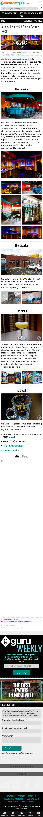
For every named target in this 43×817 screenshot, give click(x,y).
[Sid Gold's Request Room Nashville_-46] (11, 238)
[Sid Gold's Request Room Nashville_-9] (11, 193)
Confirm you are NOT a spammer (17, 753)
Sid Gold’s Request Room (13, 59)
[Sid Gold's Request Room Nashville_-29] (32, 383)
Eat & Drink (32, 13)
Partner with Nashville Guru (21, 766)
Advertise (11, 796)
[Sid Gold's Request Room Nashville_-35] (32, 193)
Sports (39, 13)
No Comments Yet (8, 621)
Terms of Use (13, 801)
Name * (14, 720)
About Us (32, 796)
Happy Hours (23, 13)
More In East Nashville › (33, 20)
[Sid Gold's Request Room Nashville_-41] (32, 224)
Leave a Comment (24, 621)
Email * (15, 728)
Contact (21, 796)
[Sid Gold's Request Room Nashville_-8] (32, 238)
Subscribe (21, 774)
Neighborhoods (6, 13)
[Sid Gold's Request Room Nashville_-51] (32, 303)
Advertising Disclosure (20, 52)
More (38, 815)
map (11, 437)
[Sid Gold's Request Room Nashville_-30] (11, 383)
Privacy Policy (28, 801)
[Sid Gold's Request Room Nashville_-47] (11, 303)
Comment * (7, 736)
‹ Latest (3, 20)
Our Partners (34, 52)
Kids (21, 16)
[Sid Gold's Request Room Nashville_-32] (11, 224)
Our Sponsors (33, 798)
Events (15, 13)
